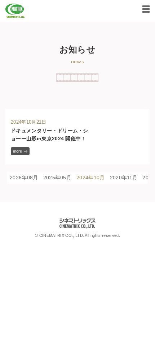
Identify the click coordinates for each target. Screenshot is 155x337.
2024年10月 (90, 177)
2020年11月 (124, 177)
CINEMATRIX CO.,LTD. (15, 11)
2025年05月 (57, 177)
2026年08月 (24, 177)
